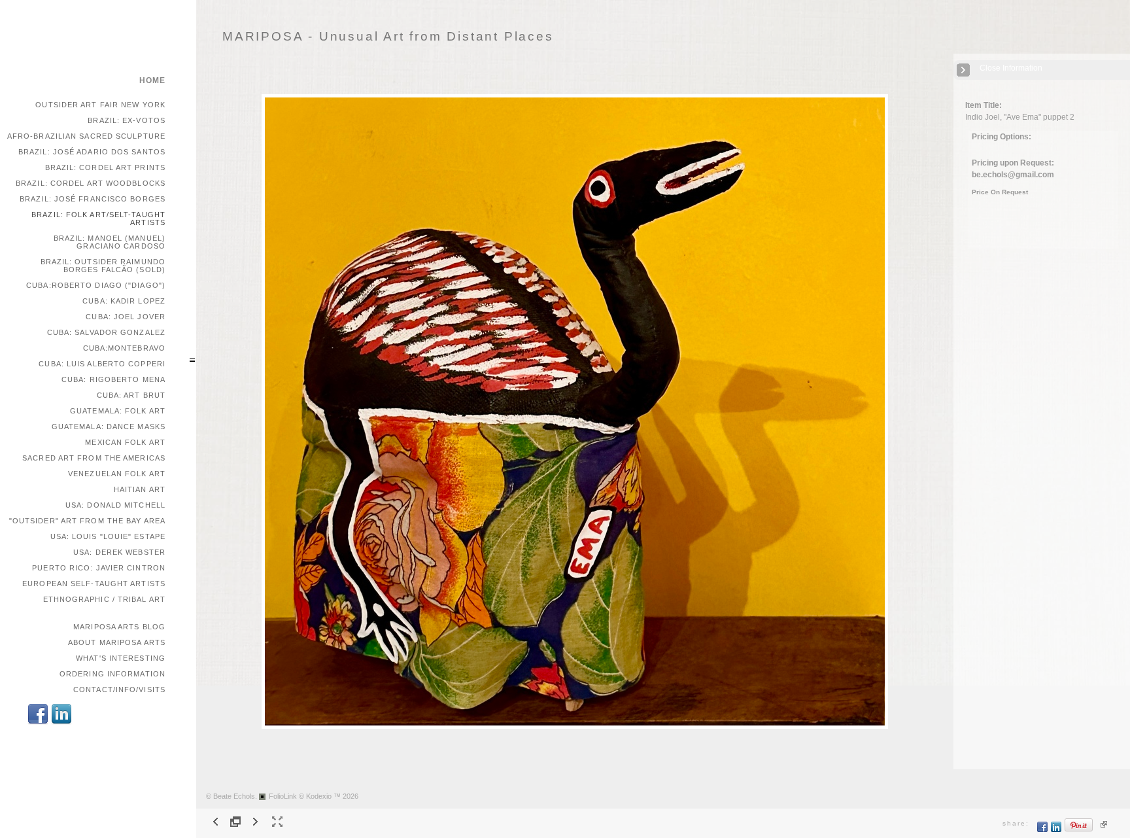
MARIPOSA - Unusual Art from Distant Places (388, 36)
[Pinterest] (1079, 829)
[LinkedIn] (61, 722)
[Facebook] (38, 722)
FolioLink (283, 796)
